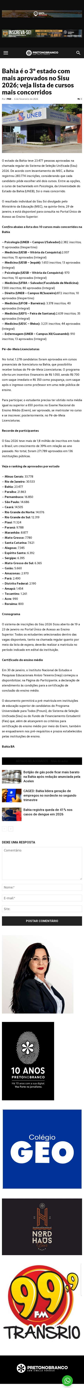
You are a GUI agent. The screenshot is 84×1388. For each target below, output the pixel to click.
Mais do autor (59, 761)
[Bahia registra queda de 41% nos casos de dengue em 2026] (11, 814)
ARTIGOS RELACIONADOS (32, 761)
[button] (78, 53)
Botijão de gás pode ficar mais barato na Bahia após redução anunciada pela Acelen (51, 776)
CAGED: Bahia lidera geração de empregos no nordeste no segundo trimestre (49, 795)
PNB (9, 98)
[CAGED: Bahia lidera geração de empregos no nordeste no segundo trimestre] (11, 795)
